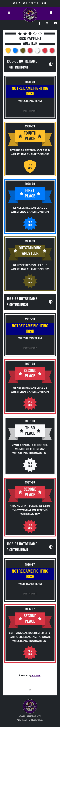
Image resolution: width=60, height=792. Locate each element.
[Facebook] (39, 23)
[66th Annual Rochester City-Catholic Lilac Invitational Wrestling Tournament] (52, 51)
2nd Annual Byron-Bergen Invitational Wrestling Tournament (30, 510)
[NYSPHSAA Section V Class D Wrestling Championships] (8, 51)
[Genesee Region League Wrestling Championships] (15, 51)
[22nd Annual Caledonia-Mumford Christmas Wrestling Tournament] (37, 51)
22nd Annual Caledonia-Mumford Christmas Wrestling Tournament (30, 449)
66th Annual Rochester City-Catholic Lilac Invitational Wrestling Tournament (30, 637)
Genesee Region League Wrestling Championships (30, 210)
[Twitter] (47, 23)
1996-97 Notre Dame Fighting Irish (22, 547)
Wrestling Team (30, 101)
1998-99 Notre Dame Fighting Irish (22, 64)
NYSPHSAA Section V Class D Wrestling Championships (30, 152)
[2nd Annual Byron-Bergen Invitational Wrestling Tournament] (45, 51)
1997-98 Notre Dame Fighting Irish (22, 302)
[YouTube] (55, 23)
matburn (36, 675)
